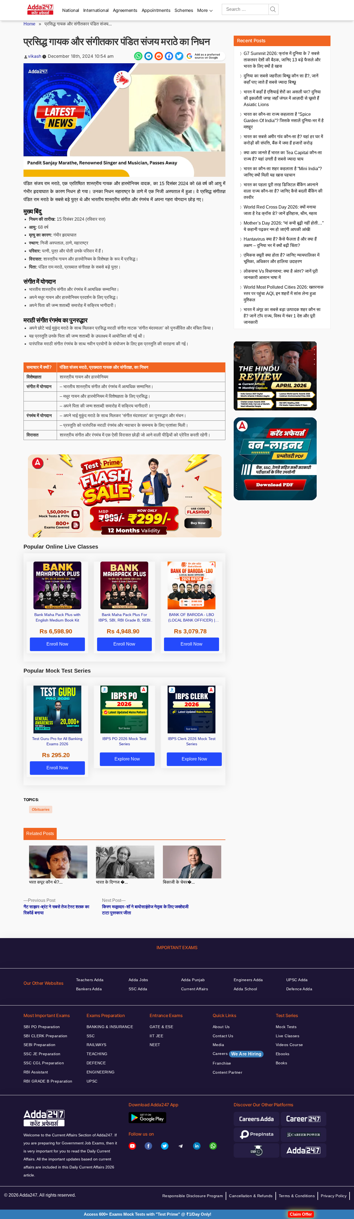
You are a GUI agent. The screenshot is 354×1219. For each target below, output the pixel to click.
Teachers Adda (89, 980)
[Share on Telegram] (148, 56)
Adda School (245, 989)
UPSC (92, 1081)
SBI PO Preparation (42, 1027)
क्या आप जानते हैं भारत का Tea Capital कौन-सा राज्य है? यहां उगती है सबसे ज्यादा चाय (283, 155)
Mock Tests (286, 1027)
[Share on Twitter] (179, 56)
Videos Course (289, 1044)
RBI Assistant (36, 1072)
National (70, 10)
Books (281, 1063)
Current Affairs (194, 989)
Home (29, 24)
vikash (34, 56)
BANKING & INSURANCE (110, 1027)
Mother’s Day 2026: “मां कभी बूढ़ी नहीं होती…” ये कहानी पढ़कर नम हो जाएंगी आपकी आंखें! (284, 226)
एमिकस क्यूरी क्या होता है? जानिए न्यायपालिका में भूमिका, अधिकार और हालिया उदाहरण (281, 258)
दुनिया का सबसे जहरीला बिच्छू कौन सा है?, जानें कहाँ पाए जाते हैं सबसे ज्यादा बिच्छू (281, 79)
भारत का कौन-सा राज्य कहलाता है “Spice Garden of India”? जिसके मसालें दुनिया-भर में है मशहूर (284, 120)
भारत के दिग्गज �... (112, 882)
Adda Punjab (193, 980)
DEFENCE (96, 1063)
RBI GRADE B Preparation (48, 1081)
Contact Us (223, 1036)
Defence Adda (299, 989)
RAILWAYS (96, 1044)
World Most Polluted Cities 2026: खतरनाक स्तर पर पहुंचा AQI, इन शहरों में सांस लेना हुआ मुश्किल (284, 293)
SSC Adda (138, 989)
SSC (91, 1036)
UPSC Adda (297, 980)
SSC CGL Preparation (44, 1063)
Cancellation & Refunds (250, 1196)
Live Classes (287, 1036)
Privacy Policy (334, 1196)
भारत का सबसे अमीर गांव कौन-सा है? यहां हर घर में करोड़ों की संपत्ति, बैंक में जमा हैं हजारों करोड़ (283, 139)
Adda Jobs (138, 980)
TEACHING (97, 1054)
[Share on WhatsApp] (138, 56)
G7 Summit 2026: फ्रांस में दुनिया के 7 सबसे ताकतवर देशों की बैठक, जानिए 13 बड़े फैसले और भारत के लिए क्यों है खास (282, 60)
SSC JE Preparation (42, 1054)
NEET (155, 1044)
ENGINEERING (101, 1072)
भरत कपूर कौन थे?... (46, 882)
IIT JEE (156, 1036)
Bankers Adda (89, 989)
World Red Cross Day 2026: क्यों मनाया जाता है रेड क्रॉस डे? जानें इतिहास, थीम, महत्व (280, 210)
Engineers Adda (248, 980)
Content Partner (227, 1072)
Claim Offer (301, 1214)
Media (218, 1044)
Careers (237, 1053)
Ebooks (283, 1054)
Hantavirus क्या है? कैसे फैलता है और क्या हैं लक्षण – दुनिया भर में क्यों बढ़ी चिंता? (280, 242)
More (202, 10)
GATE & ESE (161, 1027)
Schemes (184, 10)
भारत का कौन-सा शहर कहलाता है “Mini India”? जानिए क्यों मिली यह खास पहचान (283, 171)
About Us (221, 1027)
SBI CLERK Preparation (45, 1036)
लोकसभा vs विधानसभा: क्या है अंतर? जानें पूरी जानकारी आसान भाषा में (281, 274)
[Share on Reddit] (159, 56)
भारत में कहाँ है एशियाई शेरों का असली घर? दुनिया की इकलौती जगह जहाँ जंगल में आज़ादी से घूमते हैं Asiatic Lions (282, 98)
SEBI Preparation (40, 1044)
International (96, 10)
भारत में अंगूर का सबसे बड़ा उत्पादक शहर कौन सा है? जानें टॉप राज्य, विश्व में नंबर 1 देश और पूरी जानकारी (282, 316)
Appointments (156, 10)
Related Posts (40, 833)
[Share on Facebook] (169, 56)
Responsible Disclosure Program (192, 1196)
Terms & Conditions (297, 1196)
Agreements (125, 10)
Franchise (222, 1063)
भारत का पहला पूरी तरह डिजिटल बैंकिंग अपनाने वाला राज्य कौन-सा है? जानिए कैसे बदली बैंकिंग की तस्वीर (283, 191)
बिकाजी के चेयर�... (179, 882)
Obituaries (41, 809)
